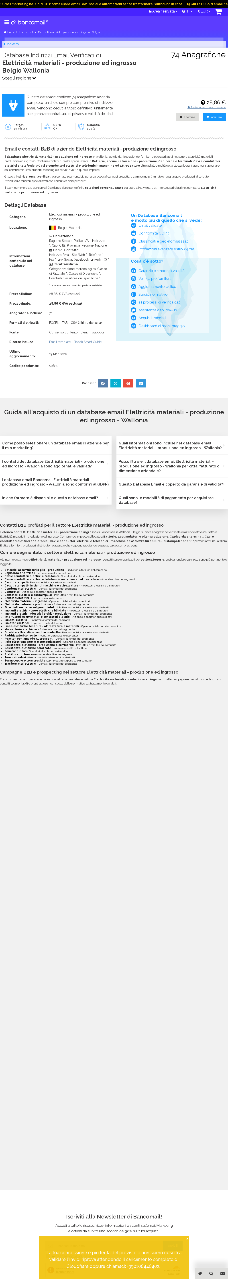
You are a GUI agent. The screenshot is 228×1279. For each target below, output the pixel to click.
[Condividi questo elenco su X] (115, 383)
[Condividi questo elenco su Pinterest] (128, 383)
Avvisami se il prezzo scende (208, 107)
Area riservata (163, 11)
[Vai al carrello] (218, 13)
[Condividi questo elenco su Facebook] (103, 383)
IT (187, 11)
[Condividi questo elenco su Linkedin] (141, 383)
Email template (60, 342)
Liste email (26, 32)
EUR (204, 11)
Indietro (12, 44)
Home (11, 32)
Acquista (216, 117)
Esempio (189, 117)
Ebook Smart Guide (87, 342)
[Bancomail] (29, 25)
